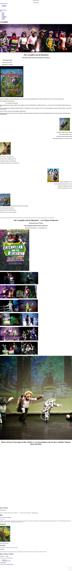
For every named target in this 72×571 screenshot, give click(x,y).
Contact (3, 19)
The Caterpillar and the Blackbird (5, 517)
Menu (1, 10)
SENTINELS (4, 16)
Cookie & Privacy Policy (6, 560)
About (3, 13)
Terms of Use (4, 559)
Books (3, 15)
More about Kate (35, 512)
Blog (3, 14)
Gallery (3, 18)
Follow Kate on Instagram (4, 543)
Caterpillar (4, 17)
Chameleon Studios (10, 564)
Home (3, 12)
